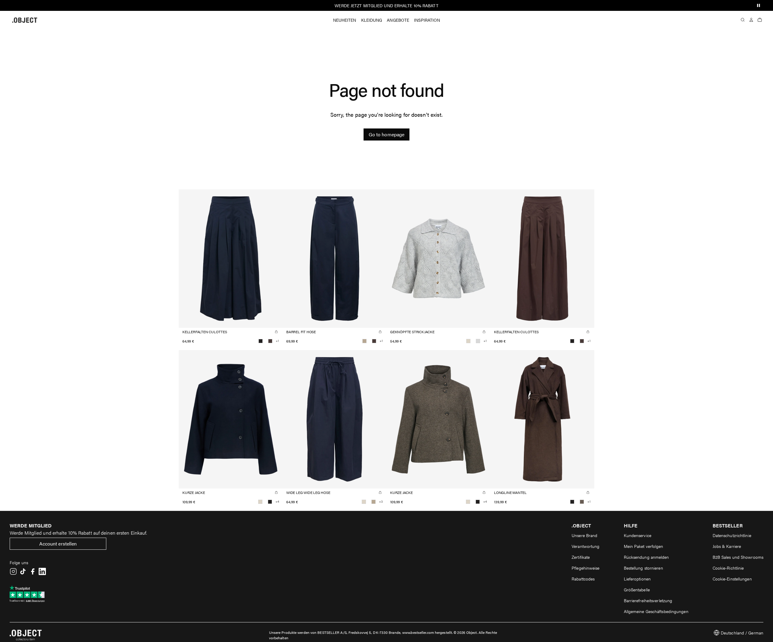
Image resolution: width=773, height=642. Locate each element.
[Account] (751, 20)
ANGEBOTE (398, 20)
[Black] (260, 341)
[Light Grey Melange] (478, 341)
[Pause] (758, 5)
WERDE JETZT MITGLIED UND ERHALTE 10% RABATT (386, 5)
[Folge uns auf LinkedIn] (42, 571)
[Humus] (364, 341)
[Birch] (468, 341)
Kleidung (371, 20)
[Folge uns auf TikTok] (23, 571)
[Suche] (742, 20)
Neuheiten (344, 20)
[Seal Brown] (270, 341)
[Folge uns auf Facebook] (32, 571)
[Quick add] (276, 331)
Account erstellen (58, 543)
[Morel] (582, 502)
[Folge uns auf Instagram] (13, 571)
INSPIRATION (427, 20)
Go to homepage (386, 134)
